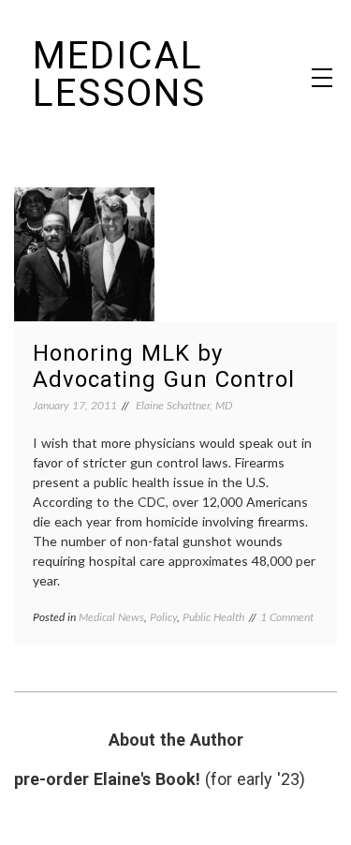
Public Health (213, 617)
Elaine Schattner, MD (184, 405)
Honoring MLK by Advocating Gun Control (164, 366)
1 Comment (287, 617)
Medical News (111, 617)
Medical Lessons (119, 74)
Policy (163, 617)
